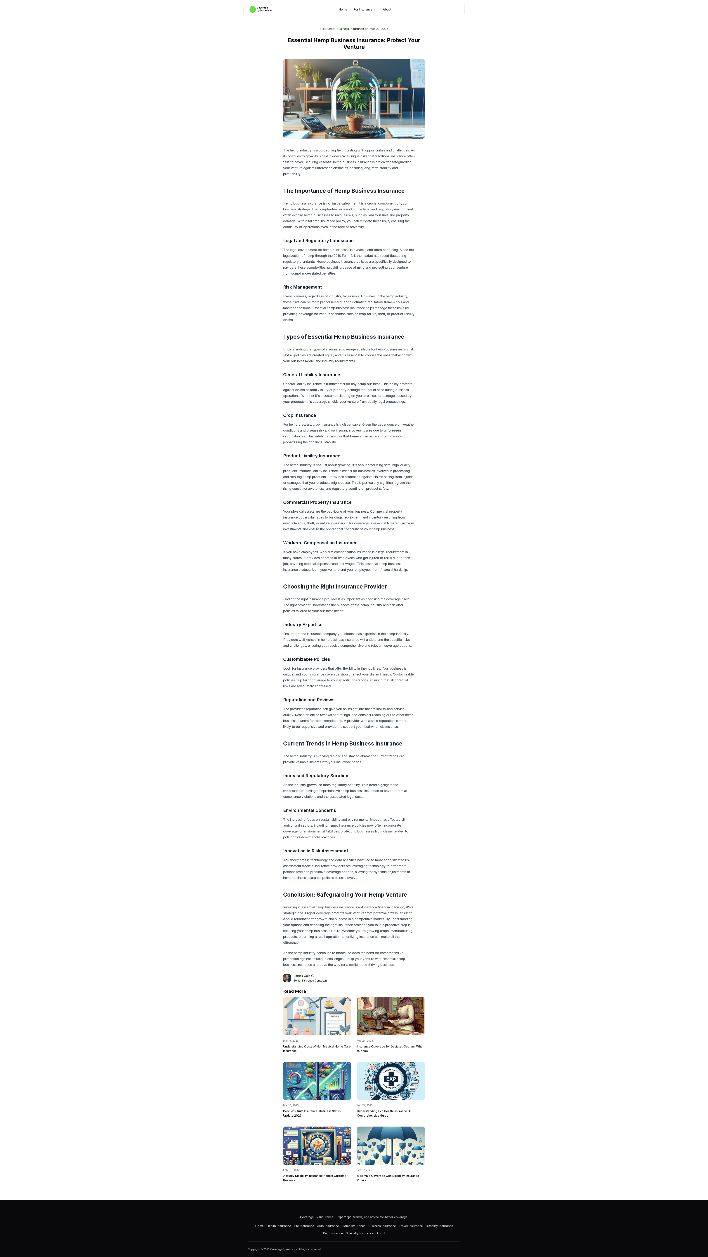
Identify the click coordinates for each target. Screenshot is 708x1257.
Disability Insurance (439, 1226)
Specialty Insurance (360, 1233)
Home (343, 9)
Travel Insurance (411, 1226)
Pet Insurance (333, 1233)
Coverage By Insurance (316, 1217)
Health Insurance (279, 1226)
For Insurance (363, 9)
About (387, 9)
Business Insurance (350, 29)
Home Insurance (353, 1226)
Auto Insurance (328, 1226)
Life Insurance (304, 1226)
